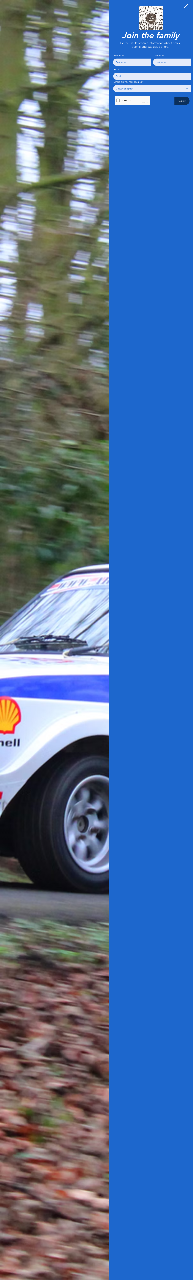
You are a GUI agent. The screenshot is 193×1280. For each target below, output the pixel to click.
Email (116, 69)
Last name (159, 55)
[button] (186, 6)
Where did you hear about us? (129, 82)
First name (119, 55)
